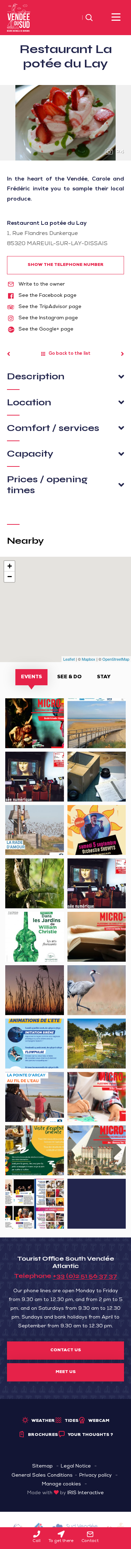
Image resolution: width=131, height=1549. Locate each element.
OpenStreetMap (115, 659)
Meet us (66, 1372)
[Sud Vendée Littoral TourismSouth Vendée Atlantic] (18, 18)
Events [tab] (31, 677)
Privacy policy (95, 1475)
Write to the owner (41, 284)
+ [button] (9, 566)
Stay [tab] (103, 677)
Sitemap (42, 1466)
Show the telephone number (66, 265)
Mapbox (88, 659)
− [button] (9, 576)
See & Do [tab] (69, 677)
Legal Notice (76, 1466)
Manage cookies (61, 1484)
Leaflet (69, 659)
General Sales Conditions (42, 1475)
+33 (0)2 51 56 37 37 (85, 1276)
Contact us (65, 1350)
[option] (65, 123)
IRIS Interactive (85, 1493)
